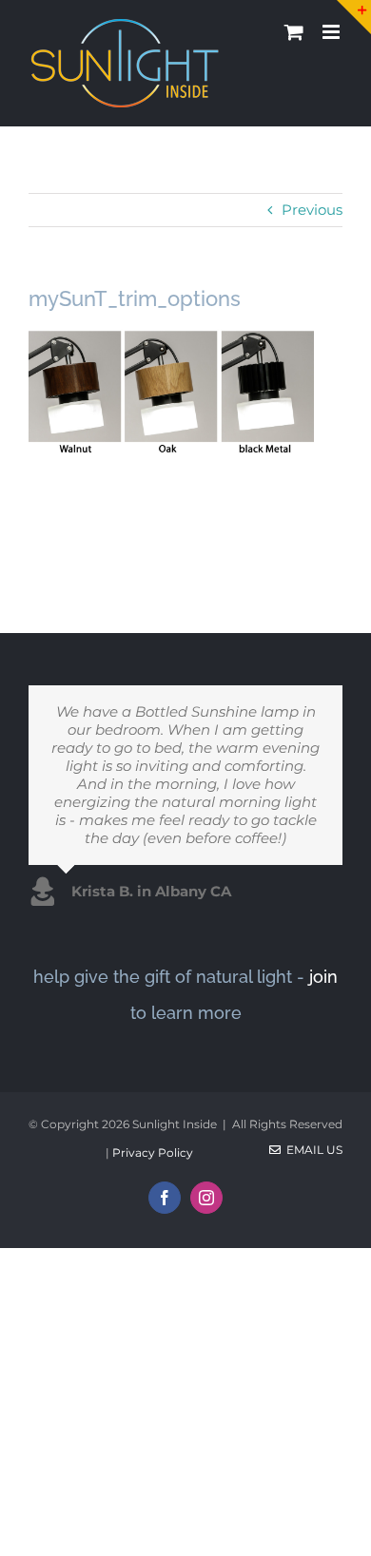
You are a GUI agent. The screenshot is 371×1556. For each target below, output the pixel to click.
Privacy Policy (152, 1152)
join (323, 977)
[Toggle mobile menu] (332, 32)
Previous (312, 210)
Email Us (311, 1150)
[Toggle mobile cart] (293, 32)
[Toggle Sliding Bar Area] (354, 17)
